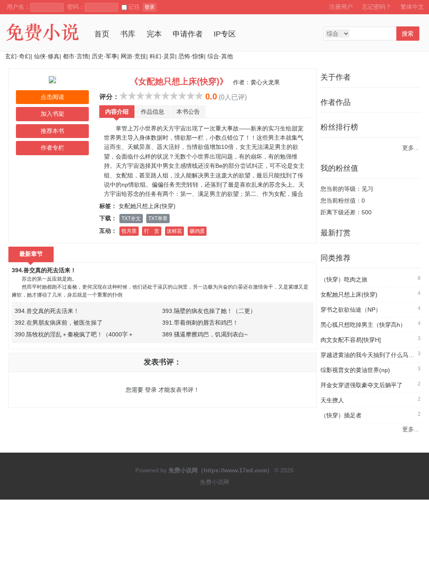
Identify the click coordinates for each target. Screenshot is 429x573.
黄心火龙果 (265, 82)
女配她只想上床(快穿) (147, 206)
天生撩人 (332, 400)
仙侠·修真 (46, 56)
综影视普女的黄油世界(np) (355, 370)
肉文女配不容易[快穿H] (350, 339)
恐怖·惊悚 (191, 56)
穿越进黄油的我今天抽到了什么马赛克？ (373, 355)
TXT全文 (131, 218)
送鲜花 (174, 231)
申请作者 (188, 34)
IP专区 (225, 34)
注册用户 (341, 6)
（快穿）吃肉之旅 (343, 279)
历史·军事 (104, 56)
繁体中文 (412, 6)
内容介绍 (117, 111)
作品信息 (152, 111)
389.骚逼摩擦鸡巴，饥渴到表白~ (205, 334)
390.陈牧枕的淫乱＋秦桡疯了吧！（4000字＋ (74, 334)
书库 (127, 34)
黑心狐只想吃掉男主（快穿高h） (363, 324)
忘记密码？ (376, 6)
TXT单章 (158, 218)
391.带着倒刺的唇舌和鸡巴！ (200, 322)
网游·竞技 (133, 56)
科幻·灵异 (162, 56)
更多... (410, 147)
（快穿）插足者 (341, 415)
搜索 (407, 33)
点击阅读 (52, 97)
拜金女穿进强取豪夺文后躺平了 (361, 385)
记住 (134, 6)
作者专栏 (52, 147)
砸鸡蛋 (197, 231)
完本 (154, 34)
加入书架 (52, 113)
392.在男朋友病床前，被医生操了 (59, 322)
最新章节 (31, 253)
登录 (150, 7)
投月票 (129, 231)
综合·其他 (220, 56)
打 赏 (151, 231)
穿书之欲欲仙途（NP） (350, 309)
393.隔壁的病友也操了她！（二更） (209, 310)
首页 (101, 34)
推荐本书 (52, 131)
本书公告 (188, 111)
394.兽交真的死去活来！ (44, 270)
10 (199, 95)
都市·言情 (75, 56)
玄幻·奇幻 (18, 56)
